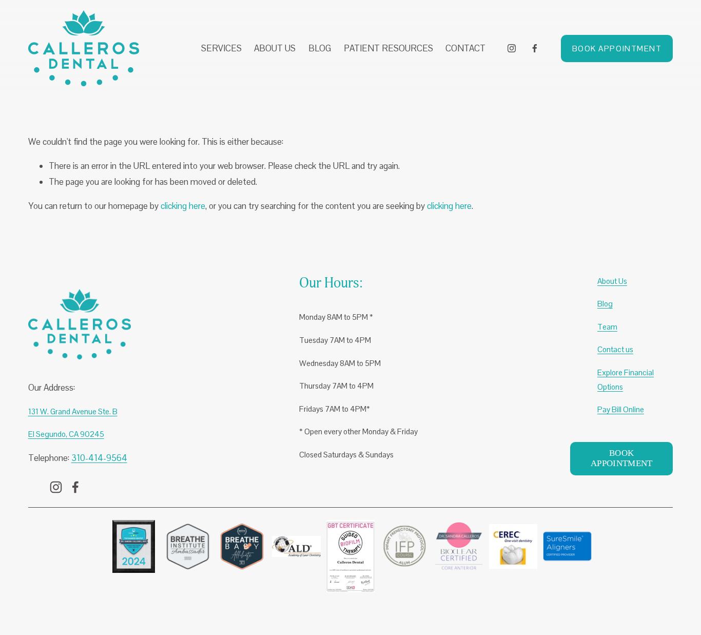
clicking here (183, 205)
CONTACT (465, 48)
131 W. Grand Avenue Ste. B (73, 411)
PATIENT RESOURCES (388, 48)
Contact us (615, 349)
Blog (605, 304)
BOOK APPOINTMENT (617, 48)
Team (607, 327)
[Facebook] (535, 48)
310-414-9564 (99, 458)
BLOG (319, 48)
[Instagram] (512, 48)
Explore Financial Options (625, 380)
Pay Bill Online (620, 409)
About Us (612, 281)
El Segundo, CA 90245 (66, 434)
